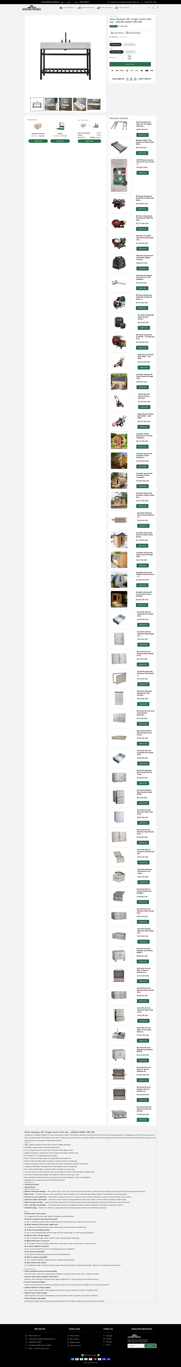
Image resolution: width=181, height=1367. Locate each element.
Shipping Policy (75, 1342)
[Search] (149, 8)
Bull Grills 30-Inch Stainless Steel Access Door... (145, 911)
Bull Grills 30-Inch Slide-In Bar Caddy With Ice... (144, 1030)
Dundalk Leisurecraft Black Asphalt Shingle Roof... (145, 376)
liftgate (60, 133)
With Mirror (130, 52)
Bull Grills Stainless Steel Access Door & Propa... (144, 772)
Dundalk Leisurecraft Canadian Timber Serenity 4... (144, 455)
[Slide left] (28, 104)
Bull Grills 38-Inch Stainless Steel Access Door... (145, 990)
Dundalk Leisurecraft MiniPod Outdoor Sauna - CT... (145, 574)
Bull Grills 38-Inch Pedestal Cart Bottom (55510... (145, 1049)
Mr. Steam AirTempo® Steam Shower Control (146, 317)
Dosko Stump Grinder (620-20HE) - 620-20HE (145, 416)
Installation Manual (32, 1184)
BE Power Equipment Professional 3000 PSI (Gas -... (144, 218)
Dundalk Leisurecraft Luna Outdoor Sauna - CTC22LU (144, 594)
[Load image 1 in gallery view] (37, 104)
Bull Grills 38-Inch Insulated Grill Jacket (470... (145, 752)
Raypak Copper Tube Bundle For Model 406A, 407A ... (145, 142)
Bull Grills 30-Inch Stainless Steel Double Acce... (145, 653)
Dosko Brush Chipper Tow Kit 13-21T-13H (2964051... (144, 277)
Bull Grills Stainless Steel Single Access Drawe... (144, 733)
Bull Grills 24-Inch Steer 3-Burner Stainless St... (144, 970)
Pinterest (109, 1342)
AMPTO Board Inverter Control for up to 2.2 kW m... (145, 162)
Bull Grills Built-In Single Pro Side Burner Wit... (145, 851)
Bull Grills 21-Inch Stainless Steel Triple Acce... (145, 1010)
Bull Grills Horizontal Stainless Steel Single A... (145, 673)
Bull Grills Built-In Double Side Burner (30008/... (144, 891)
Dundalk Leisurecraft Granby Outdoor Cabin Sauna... (144, 535)
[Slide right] (103, 104)
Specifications (30, 1187)
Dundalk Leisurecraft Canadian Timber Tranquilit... (144, 475)
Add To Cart (38, 141)
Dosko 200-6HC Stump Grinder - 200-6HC (144, 396)
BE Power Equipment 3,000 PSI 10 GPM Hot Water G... (144, 297)
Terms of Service (75, 1345)
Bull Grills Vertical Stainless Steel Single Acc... (145, 634)
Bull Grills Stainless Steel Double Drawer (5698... (144, 792)
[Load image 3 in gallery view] (51, 104)
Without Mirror (116, 52)
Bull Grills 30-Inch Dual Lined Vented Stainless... (145, 713)
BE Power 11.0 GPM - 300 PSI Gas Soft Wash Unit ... (145, 238)
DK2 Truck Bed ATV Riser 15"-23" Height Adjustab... (144, 124)
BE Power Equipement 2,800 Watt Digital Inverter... (144, 257)
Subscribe (150, 1346)
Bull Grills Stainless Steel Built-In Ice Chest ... (144, 871)
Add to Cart (142, 135)
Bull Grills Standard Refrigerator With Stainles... (144, 693)
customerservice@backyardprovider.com (124, 2)
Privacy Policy (74, 1336)
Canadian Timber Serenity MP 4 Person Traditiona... (144, 436)
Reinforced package (38, 133)
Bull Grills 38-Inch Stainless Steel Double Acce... (145, 832)
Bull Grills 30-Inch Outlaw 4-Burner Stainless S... (143, 1089)
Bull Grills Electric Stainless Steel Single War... (145, 931)
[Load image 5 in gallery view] (79, 104)
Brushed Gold (129, 44)
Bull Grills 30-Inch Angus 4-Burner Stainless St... (143, 1069)
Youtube (108, 1339)
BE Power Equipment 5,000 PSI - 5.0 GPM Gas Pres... (145, 337)
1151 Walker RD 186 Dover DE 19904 (39, 1345)
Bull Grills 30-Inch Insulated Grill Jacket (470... (145, 614)
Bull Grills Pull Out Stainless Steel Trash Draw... (145, 812)
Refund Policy (74, 1339)
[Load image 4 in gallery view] (65, 104)
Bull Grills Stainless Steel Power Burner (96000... (144, 1109)
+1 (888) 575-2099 (150, 2)
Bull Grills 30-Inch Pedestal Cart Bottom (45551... (145, 950)
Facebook (109, 1336)
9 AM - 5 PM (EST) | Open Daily (38, 1348)
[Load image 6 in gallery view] (93, 104)
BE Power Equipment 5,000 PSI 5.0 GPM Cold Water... (145, 198)
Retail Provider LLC (34, 1336)
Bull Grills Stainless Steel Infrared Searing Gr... (145, 515)
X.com (108, 1345)
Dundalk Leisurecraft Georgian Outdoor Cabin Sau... (145, 495)
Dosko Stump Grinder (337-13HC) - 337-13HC (146, 356)
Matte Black (115, 44)
